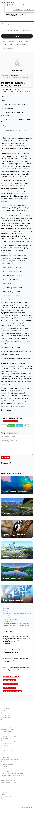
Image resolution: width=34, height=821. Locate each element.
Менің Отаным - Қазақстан (15, 491)
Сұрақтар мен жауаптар (8, 769)
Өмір (20, 41)
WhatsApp (11, 426)
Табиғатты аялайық (12, 578)
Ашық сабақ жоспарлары (8, 741)
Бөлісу (4, 426)
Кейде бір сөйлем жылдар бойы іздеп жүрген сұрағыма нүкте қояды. (16, 659)
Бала (11, 44)
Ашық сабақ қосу (6, 796)
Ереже (3, 710)
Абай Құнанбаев (21, 44)
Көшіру (27, 426)
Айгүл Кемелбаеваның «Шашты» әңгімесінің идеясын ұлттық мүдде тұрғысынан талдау (16, 624)
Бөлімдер (6, 24)
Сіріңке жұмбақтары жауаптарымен (12, 773)
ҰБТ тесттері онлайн (7, 750)
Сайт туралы (5, 708)
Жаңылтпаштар (6, 738)
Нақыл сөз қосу (5, 794)
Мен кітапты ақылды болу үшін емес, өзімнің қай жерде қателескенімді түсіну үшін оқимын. (17, 668)
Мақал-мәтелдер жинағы (8, 731)
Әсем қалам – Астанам (13, 556)
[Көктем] (17, 507)
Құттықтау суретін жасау (8, 782)
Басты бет (5, 75)
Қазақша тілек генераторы (9, 785)
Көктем (6, 513)
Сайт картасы (5, 715)
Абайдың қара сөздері (8, 764)
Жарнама (4, 713)
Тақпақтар (4, 766)
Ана (4, 41)
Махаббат (12, 41)
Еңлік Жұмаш (17, 70)
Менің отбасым (7, 608)
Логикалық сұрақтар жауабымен (11, 771)
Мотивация (4, 745)
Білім (4, 44)
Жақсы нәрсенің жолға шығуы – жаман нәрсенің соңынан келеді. (14, 650)
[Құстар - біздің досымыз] (17, 529)
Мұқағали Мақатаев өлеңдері (10, 759)
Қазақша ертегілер (7, 748)
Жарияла (5, 457)
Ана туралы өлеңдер (7, 762)
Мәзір (5, 3)
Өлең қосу (4, 799)
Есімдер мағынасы (6, 743)
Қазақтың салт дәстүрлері (11, 619)
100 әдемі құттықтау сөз (8, 780)
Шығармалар (15, 75)
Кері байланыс (5, 717)
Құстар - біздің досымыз (14, 535)
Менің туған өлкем (8, 611)
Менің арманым (7, 621)
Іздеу (17, 36)
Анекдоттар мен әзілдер (8, 736)
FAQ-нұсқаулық (5, 720)
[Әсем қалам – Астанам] (17, 550)
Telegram (19, 426)
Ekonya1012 (20, 89)
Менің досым (6, 617)
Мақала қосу (5, 792)
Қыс (4, 628)
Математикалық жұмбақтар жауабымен (13, 775)
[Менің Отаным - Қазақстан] (17, 485)
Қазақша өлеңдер (6, 727)
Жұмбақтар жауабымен (8, 729)
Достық (28, 41)
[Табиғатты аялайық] (17, 572)
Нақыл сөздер (5, 734)
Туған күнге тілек (8, 48)
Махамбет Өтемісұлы (10, 421)
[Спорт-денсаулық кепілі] (17, 594)
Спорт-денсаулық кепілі (13, 600)
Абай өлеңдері (5, 757)
